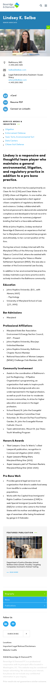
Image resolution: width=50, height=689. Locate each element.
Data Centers (11, 140)
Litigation (9, 129)
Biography (9, 593)
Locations (7, 642)
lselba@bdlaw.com (17, 69)
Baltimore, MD (15, 62)
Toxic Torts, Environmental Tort (19, 137)
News (7, 599)
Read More (14, 572)
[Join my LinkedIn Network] (5, 109)
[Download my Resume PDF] (5, 102)
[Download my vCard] (5, 95)
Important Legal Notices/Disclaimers (19, 646)
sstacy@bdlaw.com (17, 79)
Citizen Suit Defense (14, 144)
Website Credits (10, 650)
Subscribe (13, 634)
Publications (10, 605)
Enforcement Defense (15, 133)
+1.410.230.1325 (15, 64)
